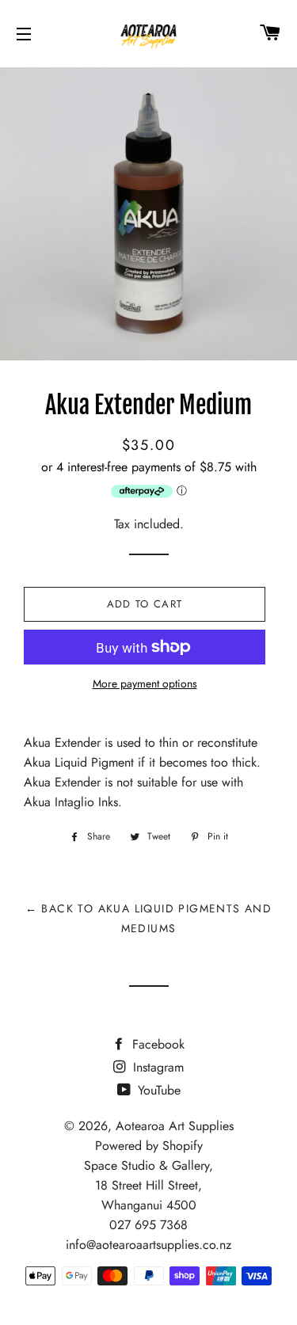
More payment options (145, 683)
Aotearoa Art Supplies (175, 1126)
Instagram (156, 1067)
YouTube (157, 1090)
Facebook (156, 1044)
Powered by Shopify (149, 1146)
